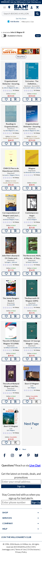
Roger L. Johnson (11, 262)
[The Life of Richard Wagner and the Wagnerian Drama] (11, 373)
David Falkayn (11, 390)
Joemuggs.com (8, 549)
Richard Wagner (9, 219)
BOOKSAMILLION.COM (24, 547)
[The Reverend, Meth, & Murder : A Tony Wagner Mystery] (32, 245)
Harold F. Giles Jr (30, 88)
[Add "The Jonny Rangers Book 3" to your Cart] (15, 316)
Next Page (31, 426)
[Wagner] (32, 158)
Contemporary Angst (31, 214)
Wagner (31, 168)
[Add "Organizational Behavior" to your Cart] (15, 99)
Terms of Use (20, 549)
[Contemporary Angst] (32, 203)
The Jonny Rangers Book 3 (11, 299)
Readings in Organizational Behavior (10, 125)
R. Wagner (33, 388)
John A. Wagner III (9, 88)
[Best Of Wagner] (32, 373)
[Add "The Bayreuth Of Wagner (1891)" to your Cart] (36, 316)
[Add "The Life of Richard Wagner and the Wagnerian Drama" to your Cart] (15, 402)
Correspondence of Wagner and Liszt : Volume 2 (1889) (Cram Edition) (10, 214)
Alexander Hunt (30, 172)
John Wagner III (10, 130)
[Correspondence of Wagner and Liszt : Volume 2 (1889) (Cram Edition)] (11, 203)
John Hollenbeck (12, 131)
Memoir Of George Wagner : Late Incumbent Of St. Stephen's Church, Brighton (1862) (32, 342)
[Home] (21, 7)
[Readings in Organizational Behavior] (11, 114)
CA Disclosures (33, 549)
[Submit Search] (37, 13)
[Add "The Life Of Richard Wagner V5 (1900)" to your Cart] (15, 359)
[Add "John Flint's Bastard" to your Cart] (15, 274)
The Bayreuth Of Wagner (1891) (31, 299)
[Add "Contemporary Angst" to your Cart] (36, 231)
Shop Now (21, 57)
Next (24, 449)
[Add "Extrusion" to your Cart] (36, 99)
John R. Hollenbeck (13, 89)
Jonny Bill (12, 305)
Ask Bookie (14, 21)
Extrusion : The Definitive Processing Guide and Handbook (31, 82)
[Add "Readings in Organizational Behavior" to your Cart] (15, 144)
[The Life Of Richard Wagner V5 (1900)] (11, 331)
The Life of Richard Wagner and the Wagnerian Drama (11, 385)
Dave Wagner (33, 219)
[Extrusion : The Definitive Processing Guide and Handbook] (32, 71)
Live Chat (35, 465)
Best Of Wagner (32, 383)
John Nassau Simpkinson (32, 348)
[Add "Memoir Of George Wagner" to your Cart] (36, 359)
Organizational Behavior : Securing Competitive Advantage (11, 82)
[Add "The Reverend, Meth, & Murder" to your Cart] (36, 274)
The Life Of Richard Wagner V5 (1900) (10, 342)
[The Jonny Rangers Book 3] (11, 288)
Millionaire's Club (28, 22)
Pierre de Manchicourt (12, 176)
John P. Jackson (32, 305)
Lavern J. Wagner (9, 175)
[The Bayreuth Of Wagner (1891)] (32, 288)
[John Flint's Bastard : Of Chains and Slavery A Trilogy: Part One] (11, 245)
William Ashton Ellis (11, 348)
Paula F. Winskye (33, 262)
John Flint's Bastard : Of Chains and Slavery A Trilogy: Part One (11, 257)
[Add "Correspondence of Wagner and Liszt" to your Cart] (15, 231)
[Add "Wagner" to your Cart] (36, 188)
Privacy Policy (21, 552)
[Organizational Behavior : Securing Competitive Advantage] (11, 71)
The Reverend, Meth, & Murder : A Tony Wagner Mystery (32, 257)
